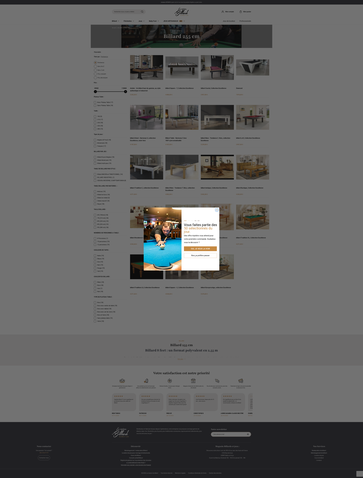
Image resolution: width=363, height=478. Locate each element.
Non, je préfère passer (200, 255)
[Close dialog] (217, 210)
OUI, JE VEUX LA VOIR (200, 249)
